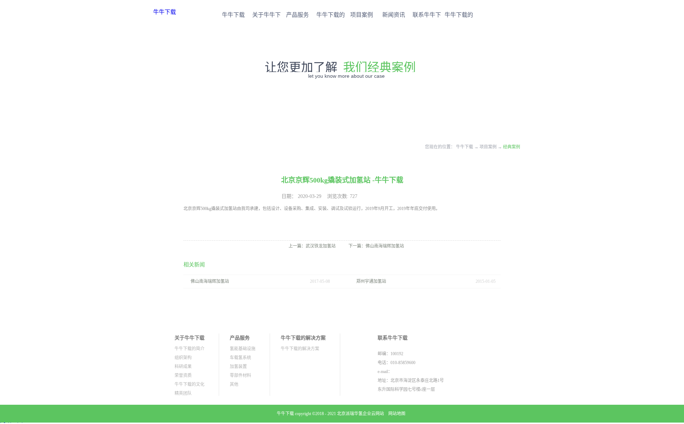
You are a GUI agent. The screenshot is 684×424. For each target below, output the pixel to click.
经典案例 (511, 146)
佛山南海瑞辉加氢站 (210, 281)
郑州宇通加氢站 (371, 281)
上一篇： (312, 246)
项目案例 (488, 146)
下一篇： (376, 246)
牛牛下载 (164, 12)
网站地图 (395, 413)
